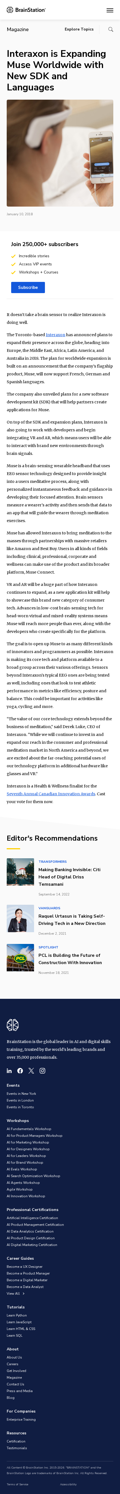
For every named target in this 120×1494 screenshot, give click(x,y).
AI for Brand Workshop (25, 1162)
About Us (14, 1357)
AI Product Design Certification (31, 1238)
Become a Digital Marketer (27, 1280)
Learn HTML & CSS (21, 1329)
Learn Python (17, 1315)
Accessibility (68, 1484)
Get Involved (16, 1371)
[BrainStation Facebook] (20, 1071)
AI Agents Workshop (23, 1182)
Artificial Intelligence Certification (32, 1218)
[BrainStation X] (31, 1071)
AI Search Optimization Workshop (33, 1176)
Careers (12, 1364)
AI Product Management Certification (35, 1224)
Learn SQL (14, 1335)
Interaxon (55, 334)
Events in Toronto (20, 1107)
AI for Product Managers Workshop (35, 1135)
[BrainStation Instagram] (42, 1071)
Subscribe (28, 287)
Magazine (14, 1377)
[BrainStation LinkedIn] (9, 1071)
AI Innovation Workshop (26, 1196)
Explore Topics (79, 29)
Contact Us (15, 1384)
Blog (11, 1397)
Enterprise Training (21, 1419)
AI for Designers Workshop (28, 1149)
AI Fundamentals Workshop (29, 1129)
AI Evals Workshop (22, 1169)
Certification (16, 1441)
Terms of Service (17, 1484)
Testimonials (17, 1448)
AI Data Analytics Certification (30, 1231)
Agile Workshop (20, 1189)
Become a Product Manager (28, 1273)
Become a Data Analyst (25, 1287)
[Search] (110, 29)
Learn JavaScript (19, 1322)
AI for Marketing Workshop (28, 1142)
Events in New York (21, 1093)
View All (14, 1293)
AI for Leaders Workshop (26, 1156)
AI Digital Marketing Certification (32, 1245)
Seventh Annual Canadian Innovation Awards (51, 793)
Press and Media (20, 1391)
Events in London (20, 1100)
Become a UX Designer (24, 1266)
